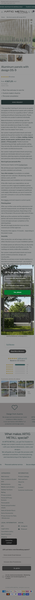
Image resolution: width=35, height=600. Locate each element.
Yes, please (17, 292)
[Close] (32, 267)
